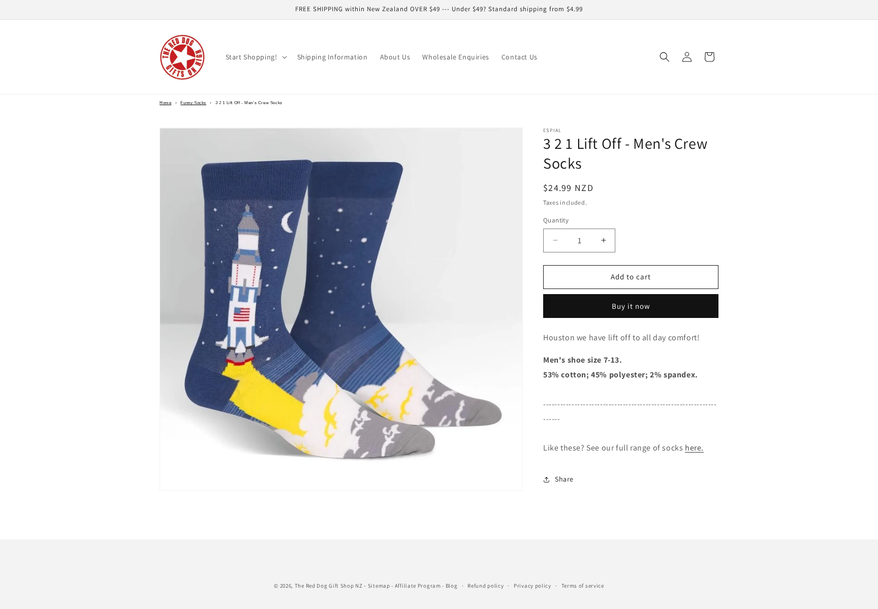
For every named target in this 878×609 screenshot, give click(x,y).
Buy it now (631, 306)
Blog (452, 585)
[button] (255, 57)
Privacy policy (532, 585)
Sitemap (379, 585)
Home (165, 103)
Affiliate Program (418, 585)
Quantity (556, 220)
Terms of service (582, 585)
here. (694, 447)
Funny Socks (193, 103)
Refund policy (485, 585)
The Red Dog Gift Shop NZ (329, 585)
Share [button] (564, 479)
